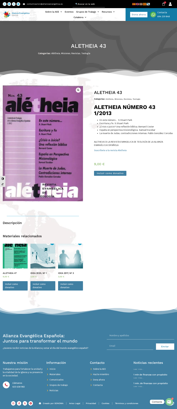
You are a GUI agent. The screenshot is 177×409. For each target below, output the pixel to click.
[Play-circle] (18, 4)
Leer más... (138, 369)
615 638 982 (18, 386)
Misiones (65, 53)
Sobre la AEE (52, 11)
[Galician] (148, 4)
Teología (85, 53)
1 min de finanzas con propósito (150, 374)
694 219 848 (163, 16)
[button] (78, 90)
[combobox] (89, 4)
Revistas (75, 53)
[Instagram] (4, 4)
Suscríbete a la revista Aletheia (110, 150)
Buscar (69, 2)
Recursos (107, 11)
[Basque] (141, 4)
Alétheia (55, 53)
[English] (137, 4)
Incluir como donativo (110, 173)
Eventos (69, 11)
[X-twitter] (14, 4)
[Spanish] (134, 4)
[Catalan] (145, 4)
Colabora (78, 17)
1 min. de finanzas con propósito (150, 383)
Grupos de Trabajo (86, 11)
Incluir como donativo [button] (11, 286)
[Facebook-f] (19, 403)
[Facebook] (9, 4)
